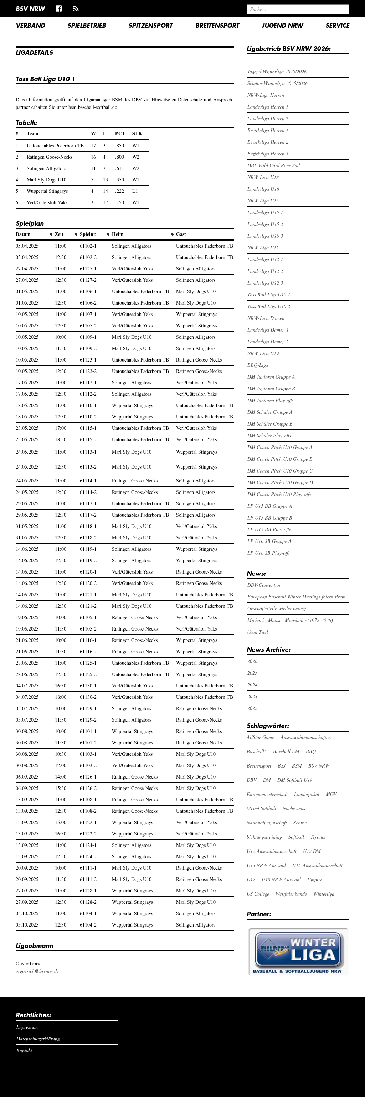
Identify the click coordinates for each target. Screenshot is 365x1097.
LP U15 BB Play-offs (269, 529)
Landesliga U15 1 (265, 212)
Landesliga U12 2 (265, 271)
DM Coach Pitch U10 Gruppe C (280, 470)
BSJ (282, 765)
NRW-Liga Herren (265, 94)
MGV (331, 794)
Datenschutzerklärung (38, 1038)
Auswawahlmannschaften (306, 737)
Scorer (299, 822)
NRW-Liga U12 (263, 247)
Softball (296, 836)
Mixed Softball (261, 808)
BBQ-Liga (257, 365)
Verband (30, 25)
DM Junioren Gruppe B (271, 388)
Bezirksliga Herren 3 (267, 153)
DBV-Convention (264, 584)
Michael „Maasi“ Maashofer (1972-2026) (290, 620)
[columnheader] (35, 234)
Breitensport (217, 25)
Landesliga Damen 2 (268, 341)
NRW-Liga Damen (265, 318)
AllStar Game (260, 737)
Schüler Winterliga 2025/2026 (277, 83)
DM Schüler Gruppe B (270, 423)
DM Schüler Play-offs (269, 435)
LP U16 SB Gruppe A (269, 541)
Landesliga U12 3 (265, 282)
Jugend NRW (282, 25)
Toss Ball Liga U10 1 (268, 294)
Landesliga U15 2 (265, 224)
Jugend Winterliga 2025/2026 (277, 71)
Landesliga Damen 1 (268, 329)
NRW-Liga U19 (263, 353)
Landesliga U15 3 (265, 235)
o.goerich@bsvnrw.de (37, 970)
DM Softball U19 (294, 779)
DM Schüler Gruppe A (270, 411)
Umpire (314, 879)
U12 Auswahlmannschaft (272, 851)
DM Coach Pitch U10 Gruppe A (280, 447)
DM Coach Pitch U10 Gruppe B (280, 458)
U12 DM (312, 851)
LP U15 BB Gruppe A (269, 505)
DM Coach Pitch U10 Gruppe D (280, 482)
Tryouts (317, 836)
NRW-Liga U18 (263, 177)
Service (337, 25)
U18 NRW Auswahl (281, 879)
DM (267, 779)
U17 (251, 879)
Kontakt (24, 1050)
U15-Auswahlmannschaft (317, 865)
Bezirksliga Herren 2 (267, 141)
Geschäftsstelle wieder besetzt (276, 608)
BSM (297, 765)
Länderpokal (306, 794)
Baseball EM (286, 751)
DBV (252, 779)
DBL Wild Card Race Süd (273, 165)
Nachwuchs (294, 808)
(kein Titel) (258, 631)
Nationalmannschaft (267, 822)
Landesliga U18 (263, 188)
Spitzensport (150, 25)
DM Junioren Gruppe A (271, 376)
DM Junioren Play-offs (270, 400)
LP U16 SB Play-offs (268, 552)
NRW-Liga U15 (263, 200)
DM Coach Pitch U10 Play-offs (279, 494)
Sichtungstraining (264, 836)
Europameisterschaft (267, 794)
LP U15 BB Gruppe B (269, 517)
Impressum (27, 1026)
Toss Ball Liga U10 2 (268, 306)
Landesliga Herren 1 (267, 106)
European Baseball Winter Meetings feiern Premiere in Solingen (298, 596)
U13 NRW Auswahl (266, 865)
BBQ (311, 751)
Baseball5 (257, 751)
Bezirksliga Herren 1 (267, 130)
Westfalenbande (291, 893)
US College (258, 893)
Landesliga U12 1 (265, 259)
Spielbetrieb (86, 25)
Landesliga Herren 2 (267, 118)
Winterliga (323, 893)
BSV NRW (30, 8)
